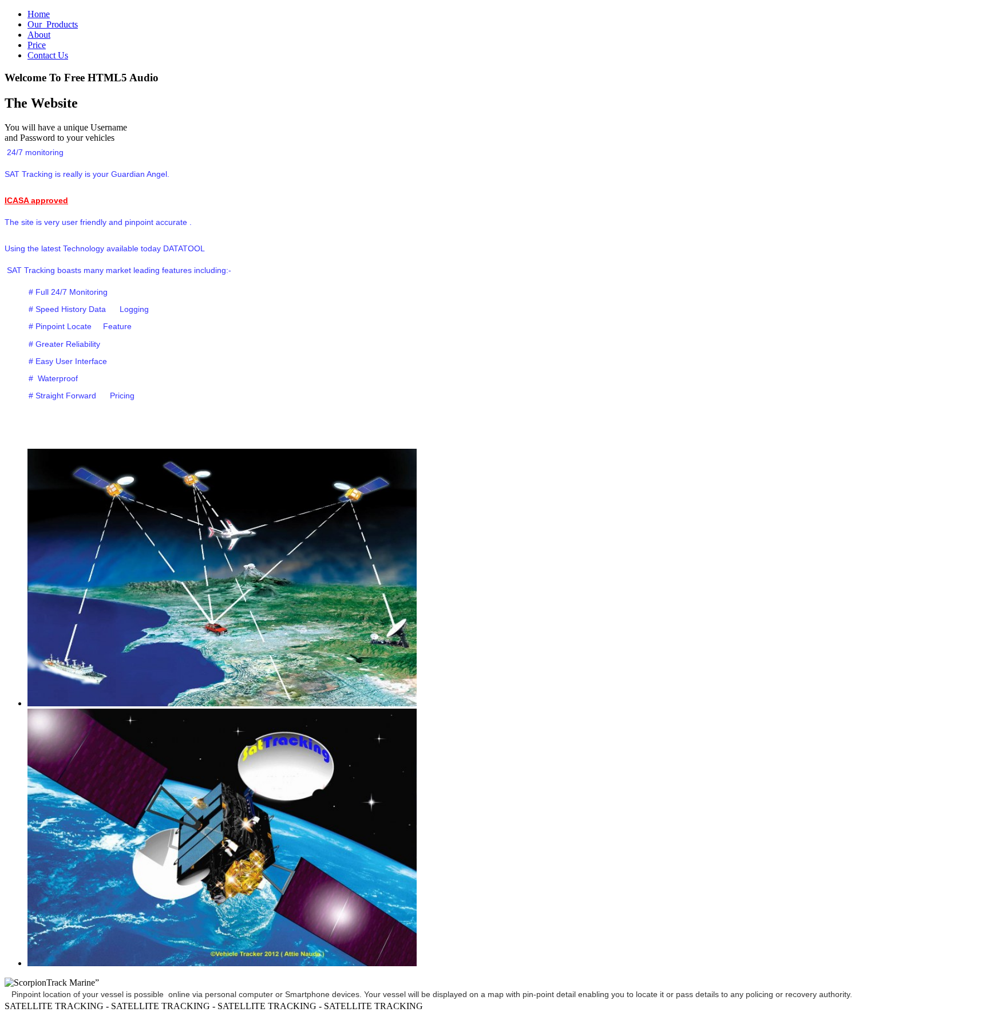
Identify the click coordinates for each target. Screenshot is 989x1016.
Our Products (52, 24)
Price (36, 45)
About (38, 34)
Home (38, 14)
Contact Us (47, 55)
